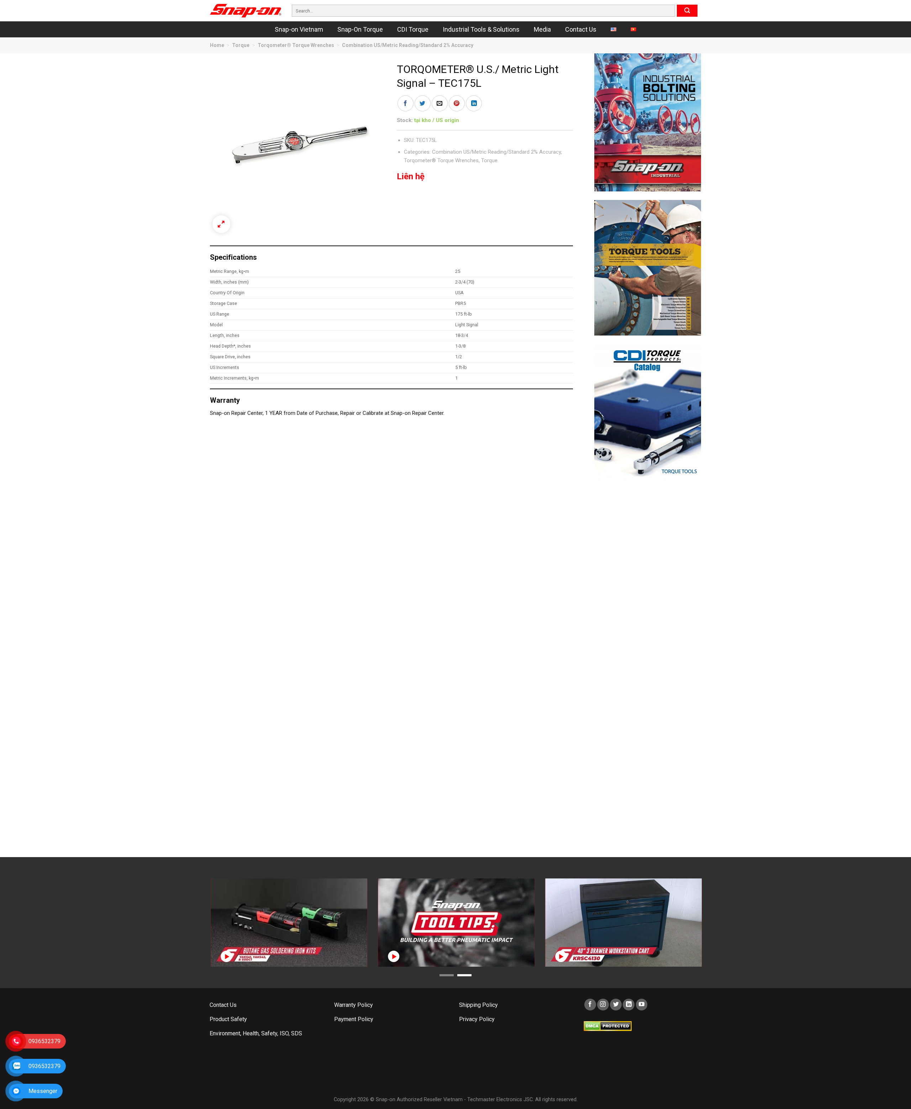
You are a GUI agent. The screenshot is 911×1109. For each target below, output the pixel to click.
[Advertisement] (647, 596)
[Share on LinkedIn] (474, 103)
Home (217, 45)
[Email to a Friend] (440, 103)
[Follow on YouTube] (642, 1004)
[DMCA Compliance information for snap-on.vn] (608, 1025)
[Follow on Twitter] (616, 1004)
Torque (240, 45)
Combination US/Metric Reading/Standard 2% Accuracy (407, 45)
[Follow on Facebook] (590, 1004)
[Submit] (687, 11)
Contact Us (580, 29)
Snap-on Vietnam (299, 29)
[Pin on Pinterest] (457, 103)
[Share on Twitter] (423, 103)
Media (542, 29)
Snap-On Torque (360, 29)
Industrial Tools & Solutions (481, 29)
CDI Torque (412, 29)
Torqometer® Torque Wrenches (296, 45)
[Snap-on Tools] (245, 10)
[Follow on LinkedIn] (628, 1004)
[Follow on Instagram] (603, 1004)
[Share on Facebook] (405, 103)
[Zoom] (221, 224)
